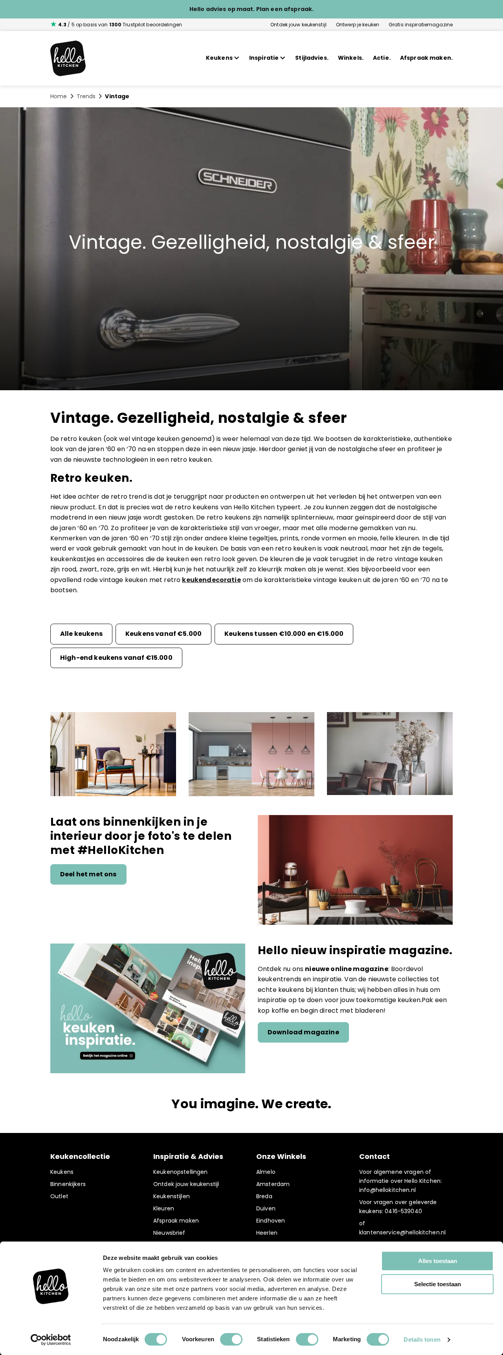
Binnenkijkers (68, 1184)
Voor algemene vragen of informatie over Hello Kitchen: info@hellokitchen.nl (400, 1181)
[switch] (231, 1339)
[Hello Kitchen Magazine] (147, 1009)
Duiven (265, 1208)
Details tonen (422, 1339)
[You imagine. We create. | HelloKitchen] (68, 58)
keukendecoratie (211, 579)
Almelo (265, 1172)
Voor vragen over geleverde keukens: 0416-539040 (398, 1206)
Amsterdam (273, 1184)
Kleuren (163, 1208)
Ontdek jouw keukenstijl (298, 24)
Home (58, 96)
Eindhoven (270, 1221)
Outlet (59, 1196)
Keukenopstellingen (180, 1172)
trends (86, 96)
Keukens (61, 1172)
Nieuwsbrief (169, 1233)
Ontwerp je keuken (357, 24)
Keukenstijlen (171, 1196)
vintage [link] (117, 96)
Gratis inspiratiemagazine (421, 24)
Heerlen (266, 1233)
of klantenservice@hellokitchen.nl (402, 1227)
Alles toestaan (437, 1261)
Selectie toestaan (437, 1284)
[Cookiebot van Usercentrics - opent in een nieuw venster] (51, 1340)
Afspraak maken (176, 1221)
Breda (264, 1196)
